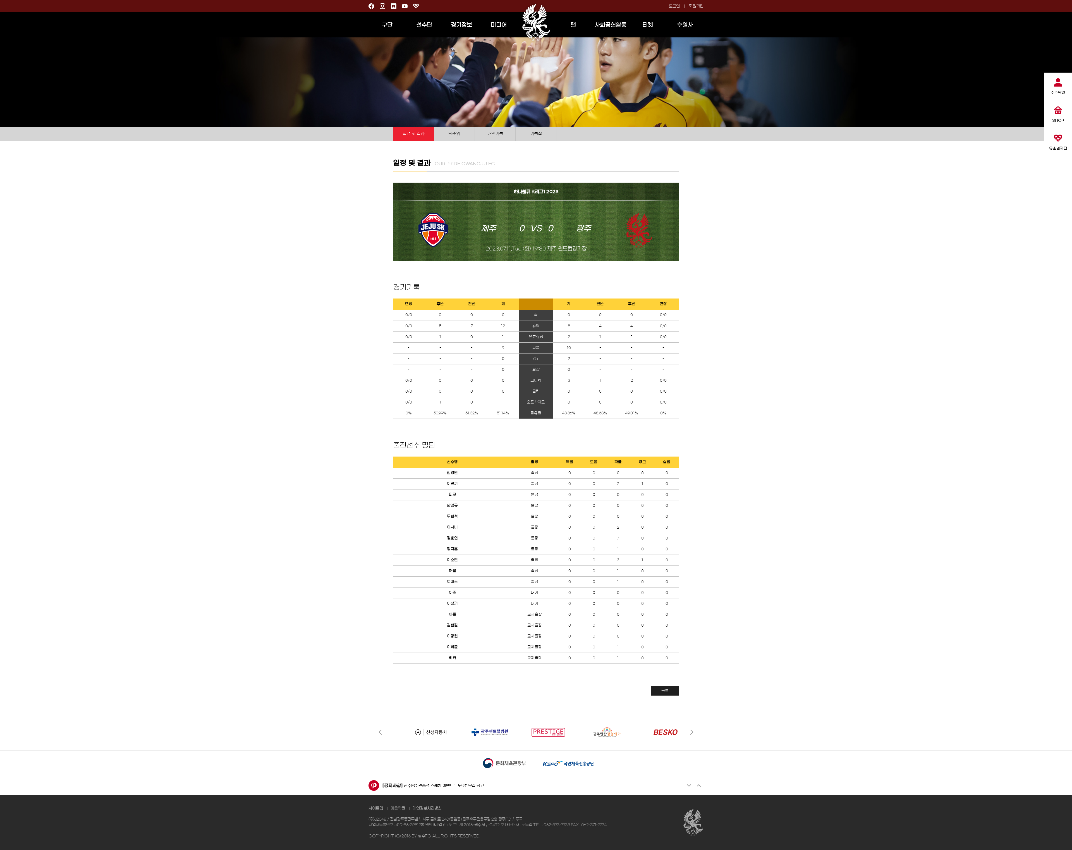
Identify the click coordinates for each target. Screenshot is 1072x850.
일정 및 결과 (413, 134)
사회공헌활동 (610, 25)
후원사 (685, 25)
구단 (387, 25)
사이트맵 (375, 808)
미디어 (499, 25)
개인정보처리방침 (427, 808)
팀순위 (454, 134)
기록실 (536, 134)
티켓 (647, 25)
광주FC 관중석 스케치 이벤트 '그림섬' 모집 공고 (444, 786)
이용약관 (398, 808)
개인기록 (495, 134)
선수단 (424, 25)
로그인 (674, 6)
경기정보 (461, 25)
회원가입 (696, 6)
